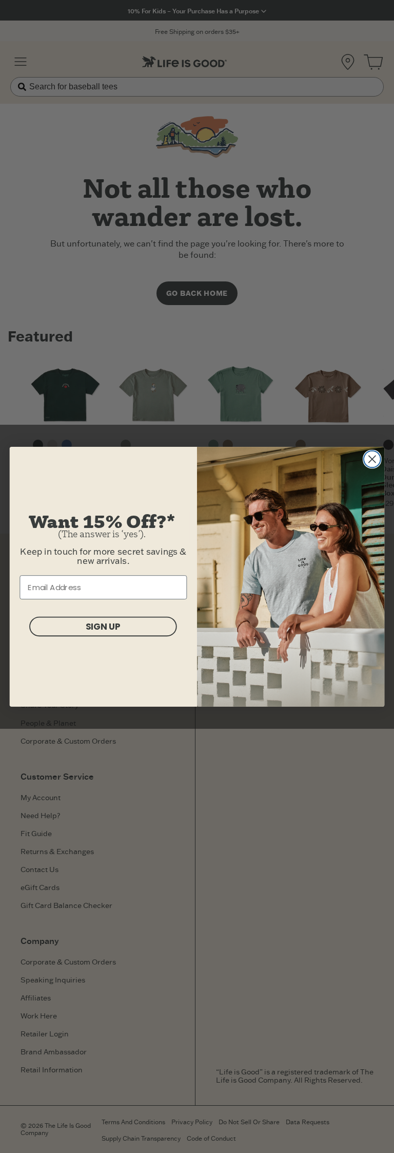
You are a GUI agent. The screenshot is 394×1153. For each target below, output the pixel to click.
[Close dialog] (372, 458)
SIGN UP (103, 626)
